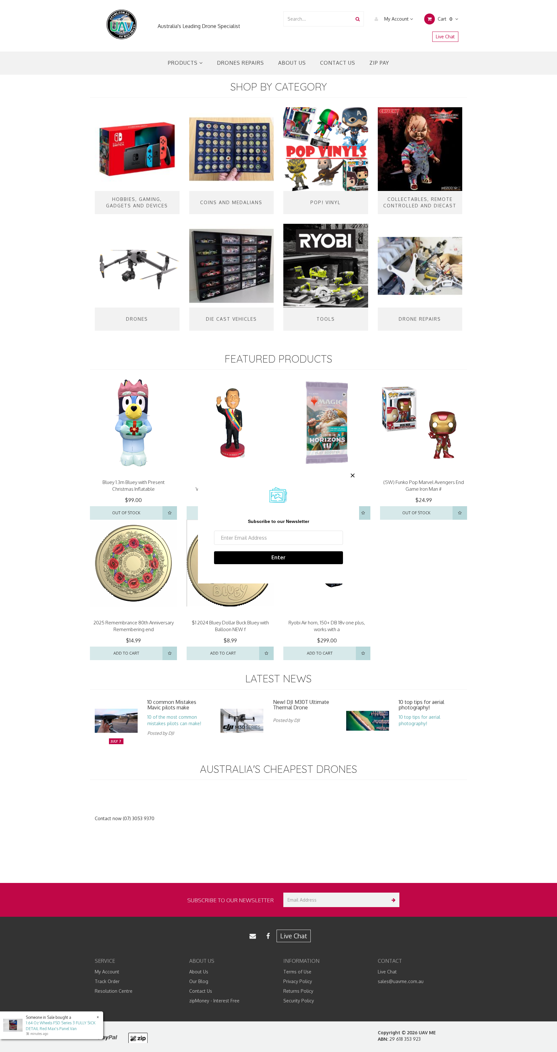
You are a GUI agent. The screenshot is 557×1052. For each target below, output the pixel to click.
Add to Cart (126, 653)
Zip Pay (379, 63)
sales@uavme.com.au (401, 981)
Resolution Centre (113, 991)
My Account (396, 19)
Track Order (107, 981)
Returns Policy (298, 991)
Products (183, 63)
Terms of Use (297, 971)
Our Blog (198, 981)
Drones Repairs (240, 63)
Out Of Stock (126, 512)
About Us (292, 63)
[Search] (358, 19)
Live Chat (445, 36)
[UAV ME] (121, 24)
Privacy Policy (297, 981)
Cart (444, 19)
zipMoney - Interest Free (214, 1000)
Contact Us (337, 63)
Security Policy (298, 1000)
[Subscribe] (392, 900)
